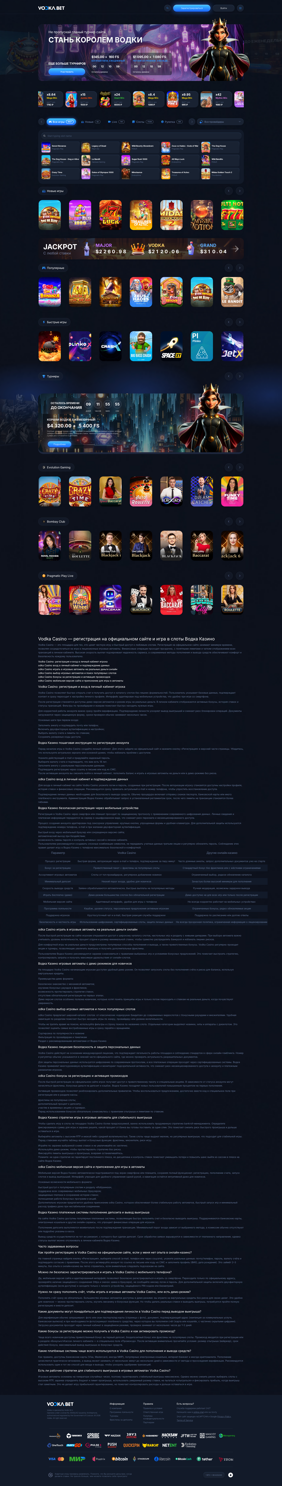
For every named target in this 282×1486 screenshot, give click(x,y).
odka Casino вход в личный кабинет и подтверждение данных (74, 665)
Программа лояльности (121, 1412)
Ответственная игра (153, 1412)
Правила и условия (152, 1408)
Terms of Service (185, 1420)
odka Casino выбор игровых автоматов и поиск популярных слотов (77, 673)
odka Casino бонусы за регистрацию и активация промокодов (74, 676)
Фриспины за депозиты (121, 1419)
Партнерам (148, 1422)
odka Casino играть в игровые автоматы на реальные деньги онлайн (77, 669)
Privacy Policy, (224, 1416)
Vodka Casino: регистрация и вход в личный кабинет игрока (73, 661)
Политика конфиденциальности (153, 1417)
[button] (41, 121)
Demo (49, 232)
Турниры (114, 1416)
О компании (116, 1408)
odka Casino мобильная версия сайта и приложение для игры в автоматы (80, 680)
